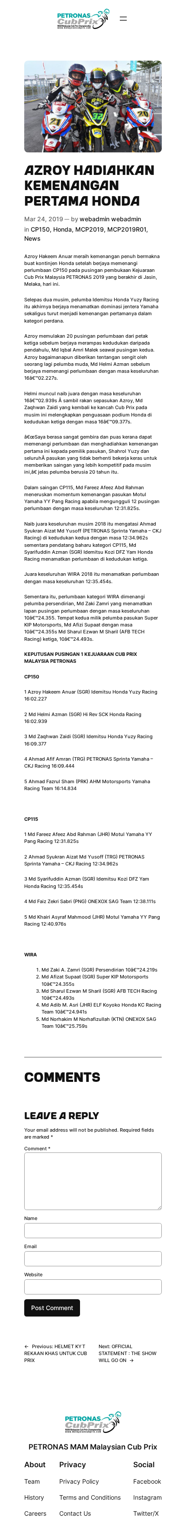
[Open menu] (123, 18)
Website (33, 1275)
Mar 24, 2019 (43, 219)
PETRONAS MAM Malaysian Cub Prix (93, 1447)
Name (30, 1218)
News (32, 238)
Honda (62, 229)
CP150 (40, 229)
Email (30, 1246)
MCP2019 (89, 229)
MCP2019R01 (126, 229)
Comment (37, 1149)
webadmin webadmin (110, 219)
